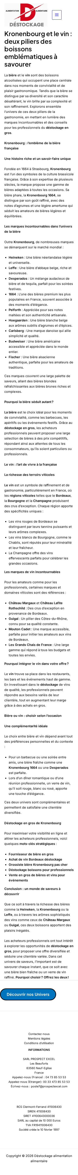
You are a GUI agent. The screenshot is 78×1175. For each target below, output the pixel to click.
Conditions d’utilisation (39, 1043)
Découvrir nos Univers (28, 994)
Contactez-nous (39, 1034)
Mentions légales (39, 1038)
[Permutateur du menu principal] (57, 15)
